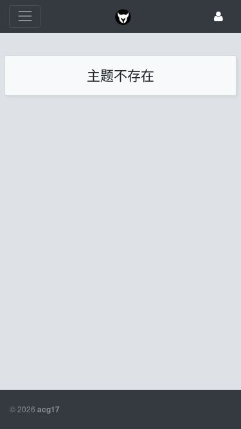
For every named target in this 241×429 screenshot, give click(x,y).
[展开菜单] (24, 16)
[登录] (218, 16)
